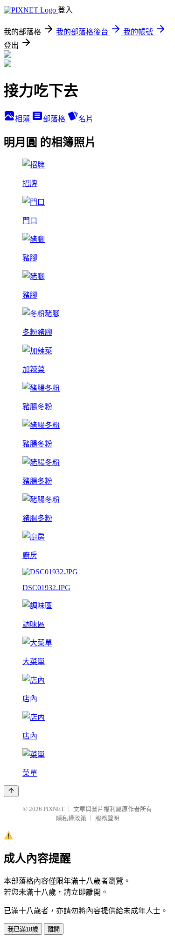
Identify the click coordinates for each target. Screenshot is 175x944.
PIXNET (53, 808)
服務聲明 (107, 818)
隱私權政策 (71, 818)
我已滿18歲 (22, 929)
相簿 (23, 119)
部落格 (55, 119)
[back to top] (11, 791)
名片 (85, 119)
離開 (54, 929)
